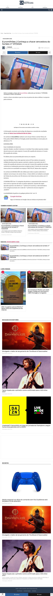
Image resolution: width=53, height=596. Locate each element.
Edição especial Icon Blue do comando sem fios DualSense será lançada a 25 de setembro (24, 500)
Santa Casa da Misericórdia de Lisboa (20, 133)
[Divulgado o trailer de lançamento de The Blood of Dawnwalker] (26, 336)
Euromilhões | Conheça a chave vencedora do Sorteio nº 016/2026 (39, 226)
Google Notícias (16, 196)
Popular (20, 7)
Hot (33, 7)
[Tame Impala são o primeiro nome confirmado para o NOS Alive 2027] (26, 372)
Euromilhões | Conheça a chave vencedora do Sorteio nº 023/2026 (12, 227)
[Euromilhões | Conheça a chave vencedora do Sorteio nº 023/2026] (13, 215)
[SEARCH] (49, 9)
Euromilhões (23, 93)
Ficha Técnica (19, 590)
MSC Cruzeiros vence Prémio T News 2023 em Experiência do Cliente (12, 308)
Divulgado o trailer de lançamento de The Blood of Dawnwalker (24, 351)
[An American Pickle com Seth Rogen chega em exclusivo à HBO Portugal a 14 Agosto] (39, 279)
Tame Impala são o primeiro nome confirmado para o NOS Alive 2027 (24, 391)
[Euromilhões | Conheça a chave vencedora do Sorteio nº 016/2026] (39, 215)
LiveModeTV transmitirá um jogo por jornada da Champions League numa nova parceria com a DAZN (26, 426)
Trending (45, 7)
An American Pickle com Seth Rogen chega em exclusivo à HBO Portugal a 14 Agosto (38, 291)
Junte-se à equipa (27, 590)
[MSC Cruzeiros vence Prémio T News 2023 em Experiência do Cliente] (13, 288)
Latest (7, 7)
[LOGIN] (51, 9)
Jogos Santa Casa (6, 223)
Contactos (34, 590)
